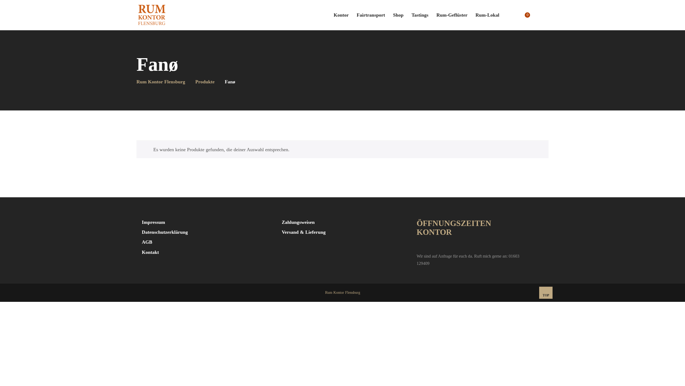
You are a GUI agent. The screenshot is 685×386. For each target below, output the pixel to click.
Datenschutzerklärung (165, 232)
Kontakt (150, 252)
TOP (546, 295)
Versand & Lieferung (304, 232)
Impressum (153, 222)
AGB (147, 242)
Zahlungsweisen (298, 222)
